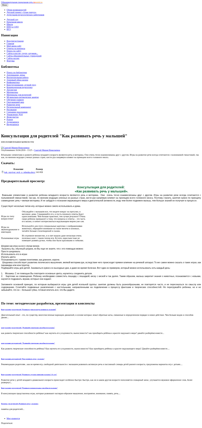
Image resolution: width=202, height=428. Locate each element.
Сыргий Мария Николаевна (47, 150)
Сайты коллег (13, 58)
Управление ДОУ (15, 114)
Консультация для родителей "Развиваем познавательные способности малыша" (29, 388)
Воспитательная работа (17, 77)
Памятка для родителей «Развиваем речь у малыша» (19, 403)
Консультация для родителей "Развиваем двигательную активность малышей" (28, 309)
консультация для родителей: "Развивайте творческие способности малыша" (28, 327)
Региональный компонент (19, 107)
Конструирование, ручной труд (21, 85)
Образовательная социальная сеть (21, 2)
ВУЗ (9, 29)
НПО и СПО (13, 27)
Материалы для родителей (19, 95)
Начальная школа (15, 22)
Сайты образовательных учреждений (24, 56)
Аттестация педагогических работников (25, 15)
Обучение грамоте (15, 100)
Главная (10, 43)
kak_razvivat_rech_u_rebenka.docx (19, 172)
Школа (10, 24)
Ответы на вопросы (16, 48)
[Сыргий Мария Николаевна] (15, 148)
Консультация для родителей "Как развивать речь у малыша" (23, 359)
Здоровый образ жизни (17, 80)
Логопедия (12, 90)
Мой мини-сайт (14, 46)
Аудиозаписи (13, 122)
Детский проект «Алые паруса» (21, 12)
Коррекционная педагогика (19, 87)
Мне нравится (13, 418)
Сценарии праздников (17, 112)
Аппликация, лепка (16, 75)
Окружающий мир (15, 102)
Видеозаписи (13, 124)
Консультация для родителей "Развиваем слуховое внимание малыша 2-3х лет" (29, 374)
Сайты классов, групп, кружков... (22, 53)
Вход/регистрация (15, 41)
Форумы (11, 61)
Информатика (13, 82)
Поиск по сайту (14, 51)
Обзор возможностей (16, 10)
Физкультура (13, 117)
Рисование (12, 109)
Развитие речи (13, 104)
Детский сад (12, 19)
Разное (10, 119)
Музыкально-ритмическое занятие (23, 97)
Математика (12, 92)
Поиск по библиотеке (17, 72)
